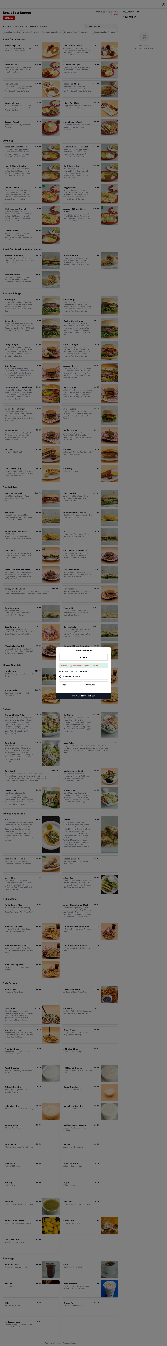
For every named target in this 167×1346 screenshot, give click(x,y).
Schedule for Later (71, 676)
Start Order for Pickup (83, 695)
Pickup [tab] (83, 657)
